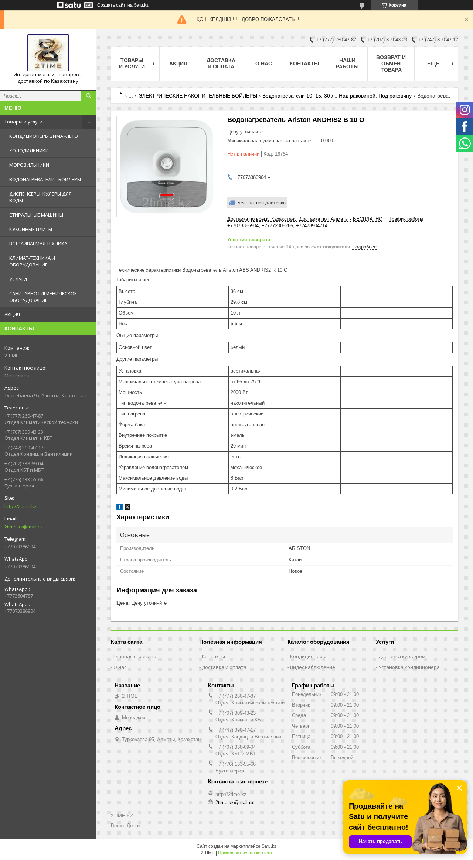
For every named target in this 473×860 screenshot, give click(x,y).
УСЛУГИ (18, 279)
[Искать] (88, 95)
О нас (263, 64)
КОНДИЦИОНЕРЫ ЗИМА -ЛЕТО (43, 136)
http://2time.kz (20, 506)
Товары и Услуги (132, 63)
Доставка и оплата (221, 63)
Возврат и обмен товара (391, 63)
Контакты (304, 64)
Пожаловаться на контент (245, 853)
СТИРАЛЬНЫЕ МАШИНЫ (36, 214)
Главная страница (134, 656)
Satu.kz (269, 846)
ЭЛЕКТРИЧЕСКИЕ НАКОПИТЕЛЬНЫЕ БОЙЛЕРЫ (198, 96)
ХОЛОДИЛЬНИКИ (29, 150)
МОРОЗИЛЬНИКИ (29, 165)
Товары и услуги (23, 121)
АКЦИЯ (12, 314)
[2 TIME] (48, 52)
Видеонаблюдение (312, 667)
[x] (127, 508)
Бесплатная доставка (261, 202)
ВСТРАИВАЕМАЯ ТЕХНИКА (38, 243)
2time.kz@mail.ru (23, 526)
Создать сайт (111, 5)
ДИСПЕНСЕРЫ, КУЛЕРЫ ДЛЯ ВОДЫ (40, 197)
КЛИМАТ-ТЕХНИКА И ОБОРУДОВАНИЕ (32, 261)
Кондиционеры (308, 656)
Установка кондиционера (409, 667)
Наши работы (347, 63)
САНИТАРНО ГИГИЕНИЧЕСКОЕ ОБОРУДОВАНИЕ (43, 296)
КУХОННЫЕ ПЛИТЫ (30, 229)
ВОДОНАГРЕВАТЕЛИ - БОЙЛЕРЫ (45, 179)
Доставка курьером (401, 656)
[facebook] (119, 508)
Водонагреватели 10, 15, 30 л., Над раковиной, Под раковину (337, 96)
